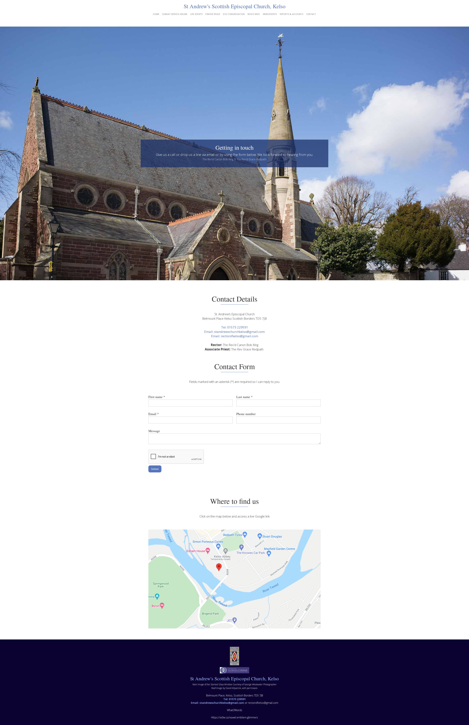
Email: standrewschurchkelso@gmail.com (234, 332)
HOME (156, 14)
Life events (196, 14)
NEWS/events (270, 14)
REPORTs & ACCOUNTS (291, 14)
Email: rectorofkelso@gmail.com (234, 336)
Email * (153, 414)
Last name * (244, 397)
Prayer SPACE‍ (212, 14)
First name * (156, 397)
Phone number (246, 414)
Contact (311, 14)
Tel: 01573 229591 (234, 327)
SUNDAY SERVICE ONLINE (174, 14)
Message (154, 431)
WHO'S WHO (254, 14)
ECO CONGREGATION (234, 14)
